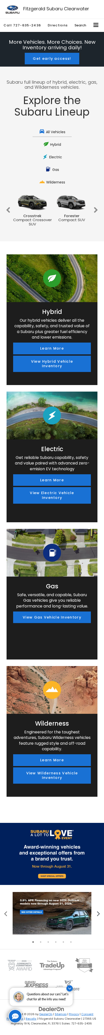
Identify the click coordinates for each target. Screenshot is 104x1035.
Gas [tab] (55, 169)
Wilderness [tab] (55, 182)
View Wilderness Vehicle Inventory (52, 775)
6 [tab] (70, 942)
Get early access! (52, 58)
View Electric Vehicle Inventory (52, 495)
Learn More (52, 348)
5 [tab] (63, 942)
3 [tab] (48, 942)
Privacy (74, 1014)
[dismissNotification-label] (69, 988)
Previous (8, 210)
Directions (58, 25)
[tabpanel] (52, 913)
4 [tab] (55, 942)
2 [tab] (40, 942)
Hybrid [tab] (55, 144)
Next (95, 210)
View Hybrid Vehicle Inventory (52, 364)
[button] (22, 25)
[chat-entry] (15, 1016)
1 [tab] (33, 942)
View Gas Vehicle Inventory (52, 617)
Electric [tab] (55, 157)
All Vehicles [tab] (55, 131)
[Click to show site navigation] (96, 25)
